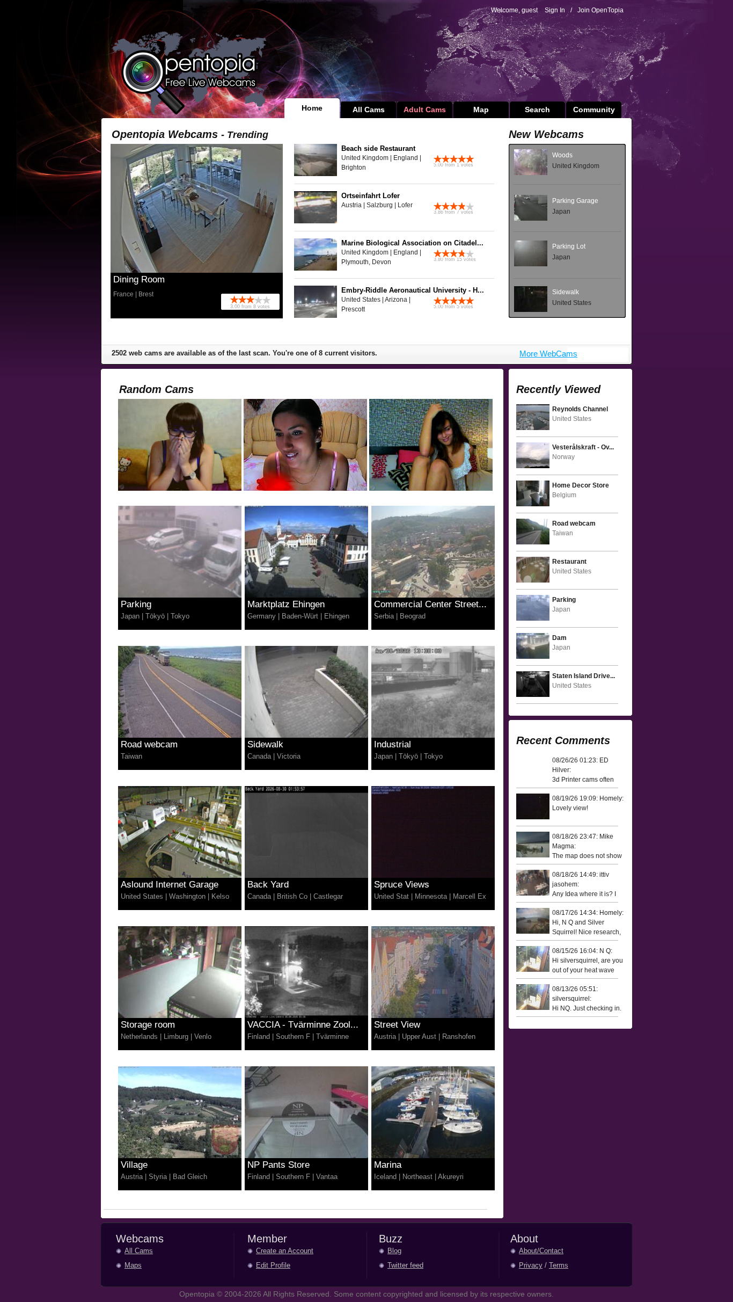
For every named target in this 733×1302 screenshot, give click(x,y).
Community (594, 109)
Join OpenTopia (600, 10)
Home (312, 108)
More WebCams (548, 353)
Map (481, 109)
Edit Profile (273, 1265)
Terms (558, 1265)
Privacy (531, 1265)
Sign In (555, 10)
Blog (394, 1251)
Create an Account (284, 1251)
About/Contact (541, 1251)
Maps (133, 1265)
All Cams (369, 109)
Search (537, 109)
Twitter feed (405, 1265)
